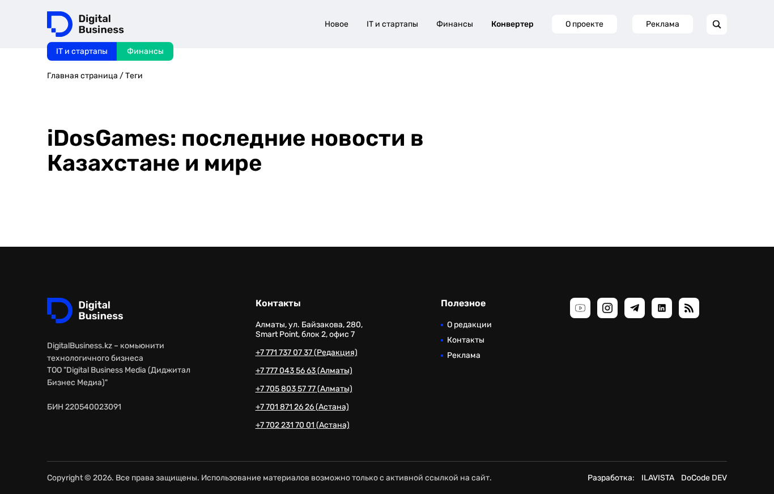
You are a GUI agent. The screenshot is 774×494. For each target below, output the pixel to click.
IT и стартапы (82, 51)
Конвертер (512, 24)
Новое (336, 24)
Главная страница (82, 76)
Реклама (662, 24)
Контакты (465, 340)
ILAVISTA (657, 478)
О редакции (469, 325)
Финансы (145, 51)
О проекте (584, 24)
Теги (134, 76)
